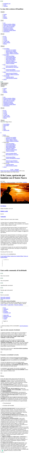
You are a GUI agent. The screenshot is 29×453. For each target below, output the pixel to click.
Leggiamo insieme (10, 77)
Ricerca (2, 46)
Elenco (10, 121)
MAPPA (25, 182)
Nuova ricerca (3, 84)
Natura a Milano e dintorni (11, 52)
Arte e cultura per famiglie (8, 26)
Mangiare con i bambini (11, 51)
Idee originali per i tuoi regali (12, 67)
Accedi (4, 4)
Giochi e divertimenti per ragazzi (13, 70)
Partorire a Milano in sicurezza (12, 74)
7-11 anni (5, 40)
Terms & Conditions (18, 304)
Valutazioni (3, 216)
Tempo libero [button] (6, 54)
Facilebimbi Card (7, 312)
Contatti (5, 318)
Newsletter (5, 311)
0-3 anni (5, 37)
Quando (5, 14)
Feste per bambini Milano (11, 65)
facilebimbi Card (6, 3)
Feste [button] (4, 64)
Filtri (2, 121)
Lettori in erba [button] (6, 75)
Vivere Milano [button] (6, 48)
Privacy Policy (4, 304)
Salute (4, 129)
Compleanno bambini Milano (9, 30)
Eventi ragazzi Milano (10, 69)
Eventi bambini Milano (11, 57)
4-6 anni (5, 38)
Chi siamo (5, 317)
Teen (4, 127)
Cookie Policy (10, 304)
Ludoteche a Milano (10, 61)
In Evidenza (3, 205)
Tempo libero (6, 125)
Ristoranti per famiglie (8, 27)
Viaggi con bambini (10, 63)
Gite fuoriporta (6, 31)
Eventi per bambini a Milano (9, 24)
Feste (4, 126)
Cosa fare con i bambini (11, 49)
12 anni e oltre (6, 41)
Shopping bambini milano (11, 62)
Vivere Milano (6, 124)
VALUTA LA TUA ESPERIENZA (8, 254)
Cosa (4, 23)
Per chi (4, 36)
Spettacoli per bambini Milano (17, 256)
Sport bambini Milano (10, 58)
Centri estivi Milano (10, 56)
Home (4, 135)
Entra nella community (5, 297)
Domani (5, 16)
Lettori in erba (6, 130)
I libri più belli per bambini (11, 78)
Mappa (7, 121)
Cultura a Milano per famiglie (12, 53)
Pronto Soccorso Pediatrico (11, 73)
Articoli (4, 167)
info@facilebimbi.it (24, 325)
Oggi (4, 15)
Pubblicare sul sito (7, 316)
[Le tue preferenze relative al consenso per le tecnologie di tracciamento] (2, 450)
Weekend (5, 18)
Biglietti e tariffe (4, 211)
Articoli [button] (4, 79)
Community (5, 309)
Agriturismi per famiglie (8, 29)
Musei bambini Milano (11, 59)
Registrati (6, 6)
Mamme (5, 43)
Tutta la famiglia (6, 42)
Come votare (6, 315)
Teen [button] (4, 68)
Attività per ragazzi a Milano (9, 25)
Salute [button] (4, 72)
